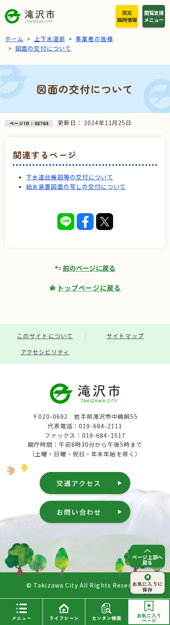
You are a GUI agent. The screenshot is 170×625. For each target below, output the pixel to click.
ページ (149, 618)
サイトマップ (125, 336)
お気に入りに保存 (147, 586)
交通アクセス (79, 483)
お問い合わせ (79, 512)
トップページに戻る (89, 288)
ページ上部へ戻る (147, 559)
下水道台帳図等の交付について (69, 177)
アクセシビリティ (45, 352)
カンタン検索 (106, 617)
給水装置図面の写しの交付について (76, 186)
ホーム (14, 39)
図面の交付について (43, 48)
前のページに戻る (89, 268)
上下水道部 (50, 39)
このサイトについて (45, 336)
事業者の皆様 (94, 39)
